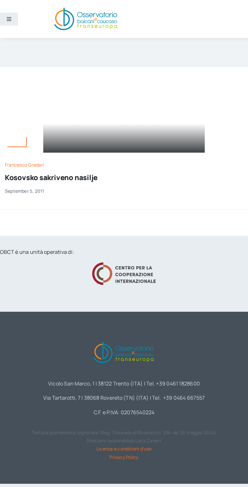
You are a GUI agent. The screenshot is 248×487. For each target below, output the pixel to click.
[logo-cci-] (124, 264)
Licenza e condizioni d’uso (124, 449)
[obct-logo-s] (85, 9)
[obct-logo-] (124, 340)
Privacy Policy (123, 457)
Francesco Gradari (24, 165)
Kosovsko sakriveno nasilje (51, 177)
